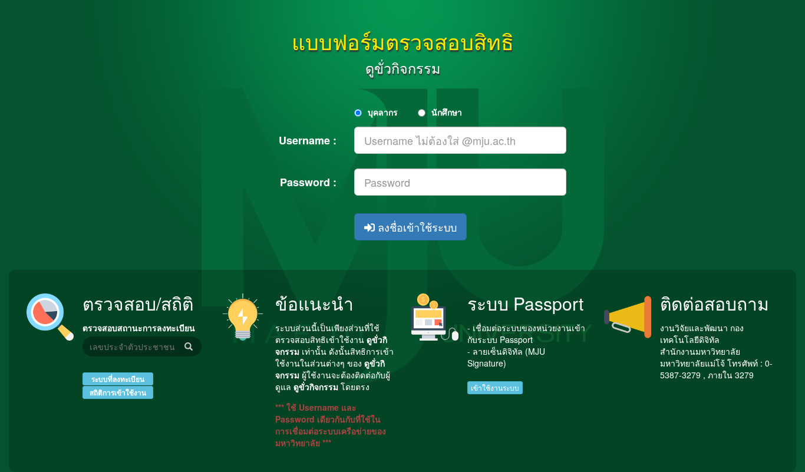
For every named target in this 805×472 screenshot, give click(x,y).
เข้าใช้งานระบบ (495, 387)
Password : (308, 182)
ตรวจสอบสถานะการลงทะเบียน (139, 328)
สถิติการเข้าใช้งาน (118, 392)
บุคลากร (383, 112)
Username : (307, 140)
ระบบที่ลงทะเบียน (117, 379)
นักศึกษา (446, 112)
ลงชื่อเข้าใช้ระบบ (416, 227)
